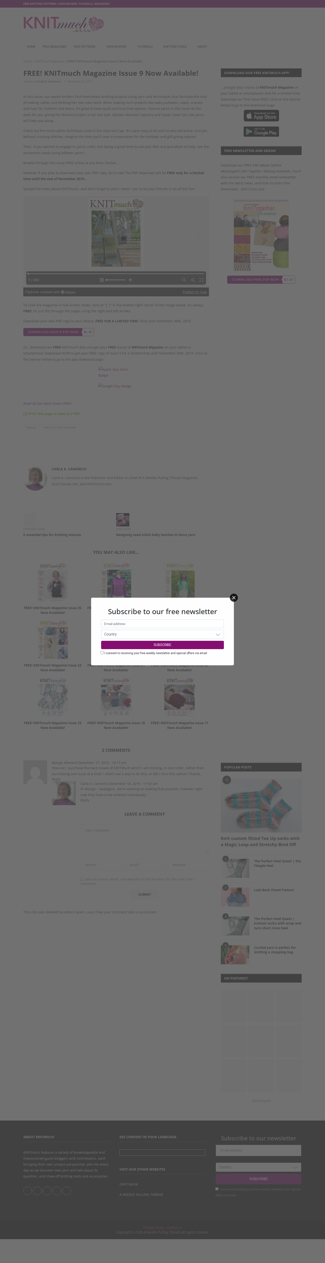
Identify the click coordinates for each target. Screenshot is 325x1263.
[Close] (234, 598)
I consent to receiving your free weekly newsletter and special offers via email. (156, 653)
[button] (218, 634)
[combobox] (162, 634)
